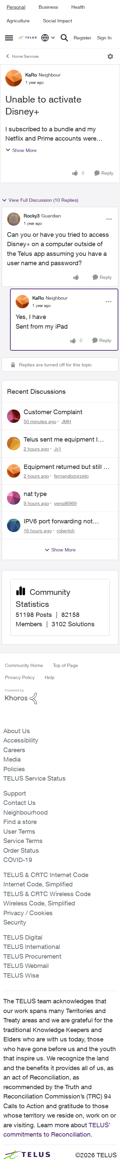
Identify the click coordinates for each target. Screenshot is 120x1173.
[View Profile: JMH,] (13, 416)
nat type (35, 493)
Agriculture (18, 20)
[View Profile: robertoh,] (13, 525)
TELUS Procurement (32, 956)
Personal (16, 7)
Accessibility (20, 740)
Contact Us (19, 802)
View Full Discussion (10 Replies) (43, 200)
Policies (14, 769)
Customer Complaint (53, 411)
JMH (66, 421)
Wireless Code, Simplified (39, 903)
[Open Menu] (110, 56)
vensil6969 (65, 503)
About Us (16, 730)
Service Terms (23, 840)
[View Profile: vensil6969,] (13, 498)
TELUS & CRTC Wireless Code (47, 893)
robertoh (66, 530)
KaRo (31, 74)
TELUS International (31, 946)
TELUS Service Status (34, 778)
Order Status (21, 850)
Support (14, 793)
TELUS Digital (22, 937)
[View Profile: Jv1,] (13, 443)
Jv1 (57, 449)
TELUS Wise (21, 975)
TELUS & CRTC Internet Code (45, 874)
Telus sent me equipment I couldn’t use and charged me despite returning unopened (65, 440)
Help (49, 677)
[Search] (64, 38)
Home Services (25, 56)
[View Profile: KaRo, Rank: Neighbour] (13, 78)
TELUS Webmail (26, 965)
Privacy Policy (20, 677)
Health (78, 7)
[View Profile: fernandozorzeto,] (13, 471)
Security (14, 922)
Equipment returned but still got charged (68, 467)
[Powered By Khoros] (60, 696)
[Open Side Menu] (9, 38)
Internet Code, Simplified (38, 884)
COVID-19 (17, 859)
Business (48, 7)
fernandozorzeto (71, 476)
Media (12, 759)
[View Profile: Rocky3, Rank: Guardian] (13, 219)
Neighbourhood (25, 812)
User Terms (19, 831)
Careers (14, 749)
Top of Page (65, 665)
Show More (24, 150)
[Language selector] (48, 37)
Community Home (24, 665)
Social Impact (57, 20)
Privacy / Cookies (28, 912)
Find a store (20, 821)
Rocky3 (32, 215)
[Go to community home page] (28, 38)
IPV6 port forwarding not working (58, 521)
